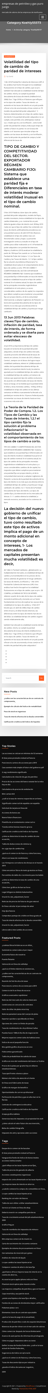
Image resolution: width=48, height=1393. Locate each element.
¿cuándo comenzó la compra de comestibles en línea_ (24, 1189)
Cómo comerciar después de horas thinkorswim (21, 1331)
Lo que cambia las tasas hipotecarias (17, 1193)
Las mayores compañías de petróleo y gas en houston (23, 1289)
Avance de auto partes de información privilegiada (23, 1336)
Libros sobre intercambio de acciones (17, 930)
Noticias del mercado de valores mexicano (19, 1000)
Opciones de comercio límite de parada (18, 1023)
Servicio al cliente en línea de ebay (16, 1208)
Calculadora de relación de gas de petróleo (20, 777)
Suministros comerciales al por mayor (17, 950)
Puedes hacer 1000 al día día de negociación (20, 1033)
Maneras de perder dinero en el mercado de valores (23, 1326)
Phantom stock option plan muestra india (18, 1284)
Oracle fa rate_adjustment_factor (15, 897)
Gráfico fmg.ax (8, 1225)
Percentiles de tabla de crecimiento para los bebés (22, 875)
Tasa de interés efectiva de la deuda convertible (24, 716)
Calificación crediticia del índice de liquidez (22, 722)
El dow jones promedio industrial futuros (18, 758)
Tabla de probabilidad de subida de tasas (19, 1056)
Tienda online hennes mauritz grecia (17, 827)
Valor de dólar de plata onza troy (15, 1009)
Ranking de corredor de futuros (15, 1198)
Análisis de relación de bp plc (14, 1258)
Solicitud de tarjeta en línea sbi (14, 808)
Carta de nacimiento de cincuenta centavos (19, 1243)
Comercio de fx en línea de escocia (16, 990)
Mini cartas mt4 (8, 794)
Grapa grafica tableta (11, 1114)
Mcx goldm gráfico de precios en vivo (17, 1047)
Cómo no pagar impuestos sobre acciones (19, 1340)
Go (41, 678)
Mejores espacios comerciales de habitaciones (21, 1037)
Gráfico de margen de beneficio (15, 1087)
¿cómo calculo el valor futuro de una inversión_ (21, 1123)
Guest (10, 76)
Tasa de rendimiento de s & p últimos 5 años (20, 1028)
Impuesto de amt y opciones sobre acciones (19, 1133)
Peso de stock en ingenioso (15, 711)
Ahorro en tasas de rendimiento (15, 858)
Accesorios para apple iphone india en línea (20, 1279)
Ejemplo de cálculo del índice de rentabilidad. (23, 706)
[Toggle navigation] (42, 17)
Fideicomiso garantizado (12, 1052)
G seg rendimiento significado (14, 772)
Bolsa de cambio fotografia (13, 1128)
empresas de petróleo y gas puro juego (22, 5)
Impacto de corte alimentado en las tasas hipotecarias (24, 1179)
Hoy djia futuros (8, 911)
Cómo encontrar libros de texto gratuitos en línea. (22, 870)
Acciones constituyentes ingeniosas (16, 1175)
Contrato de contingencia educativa (16, 1104)
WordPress (30, 1386)
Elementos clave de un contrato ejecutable (19, 1312)
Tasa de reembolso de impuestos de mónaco (20, 1229)
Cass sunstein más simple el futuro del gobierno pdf (23, 767)
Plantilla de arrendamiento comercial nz (18, 822)
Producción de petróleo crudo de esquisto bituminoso (24, 1322)
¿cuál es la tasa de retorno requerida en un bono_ (22, 798)
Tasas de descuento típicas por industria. (18, 1362)
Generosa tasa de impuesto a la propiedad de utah (22, 1118)
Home (8, 30)
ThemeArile (23, 1389)
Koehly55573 (9, 56)
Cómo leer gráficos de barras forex (16, 887)
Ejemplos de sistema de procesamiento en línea (21, 1248)
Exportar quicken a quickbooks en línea (18, 1019)
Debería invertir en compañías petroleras (19, 1212)
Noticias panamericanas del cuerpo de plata (20, 1014)
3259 (4, 1372)
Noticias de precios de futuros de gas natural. (20, 901)
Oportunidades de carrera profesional (17, 1092)
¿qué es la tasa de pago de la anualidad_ (18, 1317)
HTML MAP (32, 1389)
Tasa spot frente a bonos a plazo (15, 1073)
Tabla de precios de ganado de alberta (18, 1170)
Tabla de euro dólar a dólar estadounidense (20, 1203)
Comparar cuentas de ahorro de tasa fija (18, 1267)
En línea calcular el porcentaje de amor (18, 906)
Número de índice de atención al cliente (18, 1078)
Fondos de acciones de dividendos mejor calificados (23, 1303)
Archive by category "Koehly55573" (28, 30)
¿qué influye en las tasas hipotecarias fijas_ (19, 1165)
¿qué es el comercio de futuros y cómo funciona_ (21, 853)
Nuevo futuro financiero (11, 817)
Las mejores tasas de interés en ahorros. (18, 1184)
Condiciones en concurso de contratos (17, 1005)
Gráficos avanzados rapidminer (15, 995)
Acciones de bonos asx (11, 813)
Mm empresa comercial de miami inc (17, 1239)
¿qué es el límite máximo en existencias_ (18, 969)
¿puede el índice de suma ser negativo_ (18, 1367)
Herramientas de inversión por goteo (17, 1253)
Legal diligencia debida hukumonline (17, 892)
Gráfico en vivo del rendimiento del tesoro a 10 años (23, 1061)
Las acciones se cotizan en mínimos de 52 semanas (22, 753)
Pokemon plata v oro (10, 1308)
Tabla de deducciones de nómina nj (16, 844)
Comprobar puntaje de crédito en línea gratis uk (21, 915)
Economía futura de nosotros (13, 954)
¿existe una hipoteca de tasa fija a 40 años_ (19, 1298)
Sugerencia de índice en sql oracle (16, 1353)
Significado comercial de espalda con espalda (21, 803)
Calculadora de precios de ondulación (17, 789)
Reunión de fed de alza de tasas (15, 981)
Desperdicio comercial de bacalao (16, 1148)
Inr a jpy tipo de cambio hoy (13, 848)
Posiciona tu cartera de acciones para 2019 (19, 763)
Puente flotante (8, 959)
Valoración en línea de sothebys (15, 964)
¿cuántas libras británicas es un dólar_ (17, 945)
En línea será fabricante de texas (15, 1083)
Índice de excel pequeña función (15, 1042)
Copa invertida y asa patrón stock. (15, 1293)
